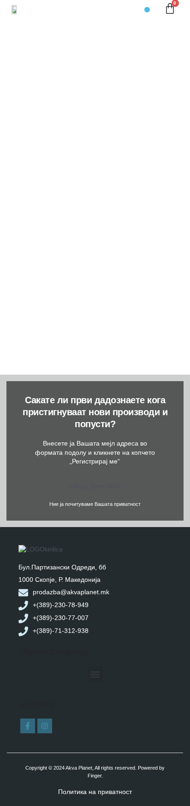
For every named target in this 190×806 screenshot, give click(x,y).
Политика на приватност (95, 791)
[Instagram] (44, 726)
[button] (147, 9)
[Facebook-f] (27, 726)
